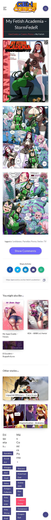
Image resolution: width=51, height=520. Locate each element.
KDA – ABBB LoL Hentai (37, 333)
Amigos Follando (8, 490)
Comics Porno (27, 34)
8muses (21, 468)
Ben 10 (19, 493)
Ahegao (7, 467)
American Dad (22, 475)
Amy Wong (6, 511)
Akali (6, 478)
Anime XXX (21, 484)
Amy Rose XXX (6, 500)
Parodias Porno (29, 241)
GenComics (13, 34)
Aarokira (8, 453)
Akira (6, 483)
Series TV (42, 241)
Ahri (6, 473)
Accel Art (6, 460)
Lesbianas (17, 241)
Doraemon (22, 509)
